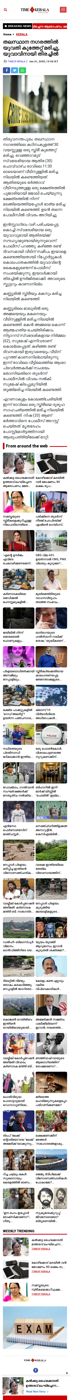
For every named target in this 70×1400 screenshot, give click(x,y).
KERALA (21, 34)
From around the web (27, 446)
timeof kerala (16, 61)
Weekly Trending (18, 1231)
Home (7, 34)
